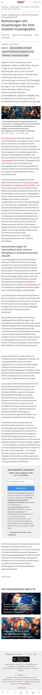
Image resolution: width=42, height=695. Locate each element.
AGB (17, 664)
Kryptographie (7, 160)
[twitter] (8, 692)
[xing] (14, 692)
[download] (33, 692)
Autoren (21, 670)
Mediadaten (21, 666)
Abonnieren (21, 488)
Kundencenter (12, 666)
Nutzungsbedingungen (15, 507)
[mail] (27, 692)
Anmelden (37, 2)
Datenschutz (30, 666)
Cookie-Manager (9, 664)
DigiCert (4, 48)
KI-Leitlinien (34, 668)
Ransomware (32, 285)
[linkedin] (21, 692)
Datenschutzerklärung (15, 512)
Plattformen (4, 7)
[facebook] (2, 692)
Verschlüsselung (14, 7)
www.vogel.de (26, 684)
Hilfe (22, 664)
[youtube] (29, 654)
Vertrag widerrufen (30, 664)
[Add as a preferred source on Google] (21, 659)
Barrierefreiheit (8, 668)
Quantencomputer (8, 138)
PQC (38, 160)
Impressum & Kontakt (22, 668)
